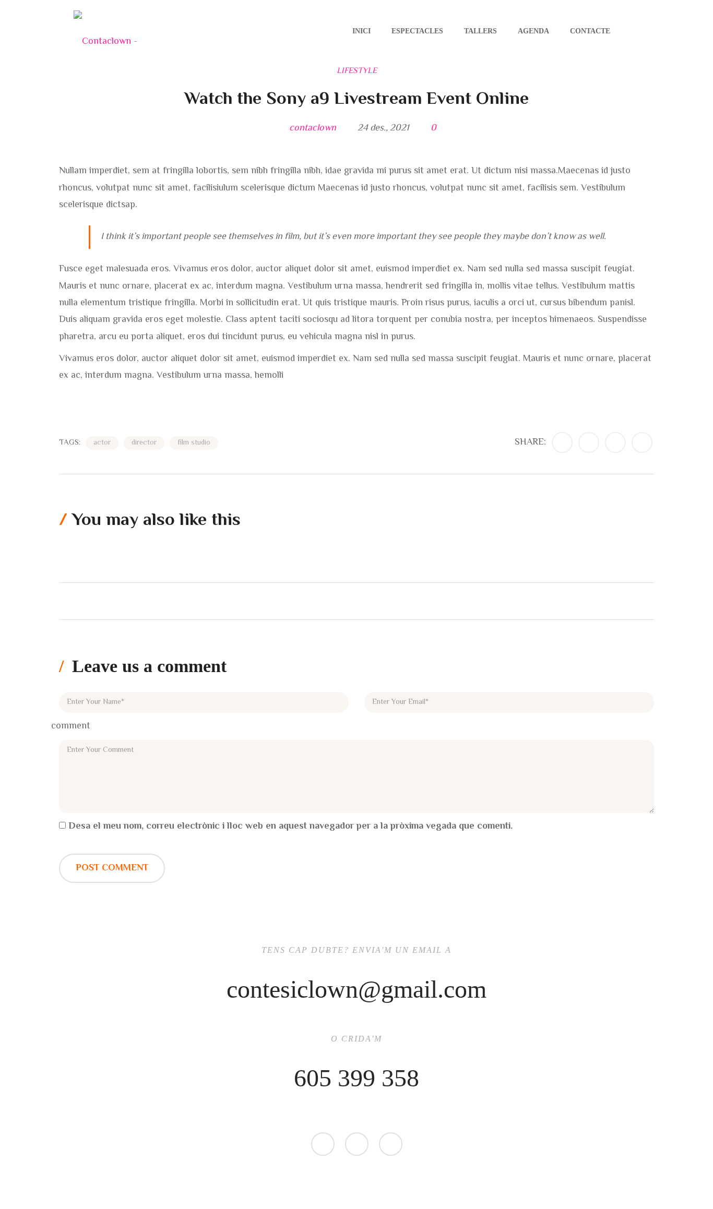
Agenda (533, 31)
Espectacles (417, 31)
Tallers (480, 31)
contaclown (312, 128)
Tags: (69, 443)
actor (102, 443)
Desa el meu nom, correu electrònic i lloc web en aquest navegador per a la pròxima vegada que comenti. (290, 826)
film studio (193, 443)
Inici (361, 31)
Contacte (590, 31)
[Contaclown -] (105, 31)
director (144, 443)
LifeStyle (357, 71)
